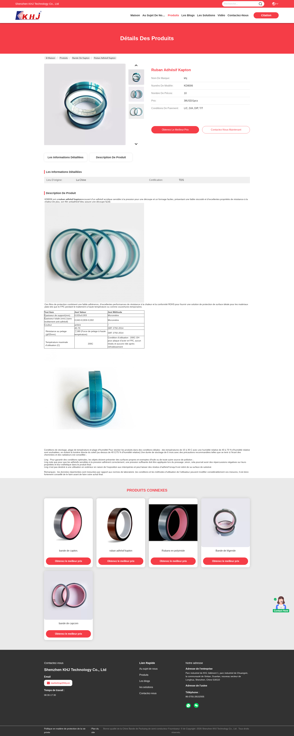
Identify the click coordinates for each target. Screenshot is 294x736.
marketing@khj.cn (60, 683)
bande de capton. (68, 550)
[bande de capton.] (68, 522)
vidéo (221, 15)
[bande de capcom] (68, 595)
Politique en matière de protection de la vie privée (64, 730)
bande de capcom (68, 623)
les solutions (206, 15)
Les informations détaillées (65, 157)
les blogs (188, 15)
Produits (64, 58)
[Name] (260, 4)
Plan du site (95, 730)
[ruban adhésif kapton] (85, 104)
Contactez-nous (147, 693)
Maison (135, 15)
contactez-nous (238, 15)
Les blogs (144, 681)
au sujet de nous (153, 15)
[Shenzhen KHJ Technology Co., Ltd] (32, 15)
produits (173, 15)
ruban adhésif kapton (120, 550)
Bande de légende (226, 550)
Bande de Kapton (80, 58)
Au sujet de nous (148, 668)
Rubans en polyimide (173, 550)
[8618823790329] (188, 705)
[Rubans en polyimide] (173, 522)
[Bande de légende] (225, 522)
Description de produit (111, 157)
